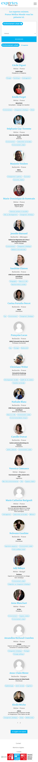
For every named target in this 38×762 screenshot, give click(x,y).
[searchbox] (19, 28)
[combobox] (19, 26)
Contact (18, 743)
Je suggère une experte (19, 731)
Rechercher (19, 39)
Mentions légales (18, 747)
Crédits (19, 751)
